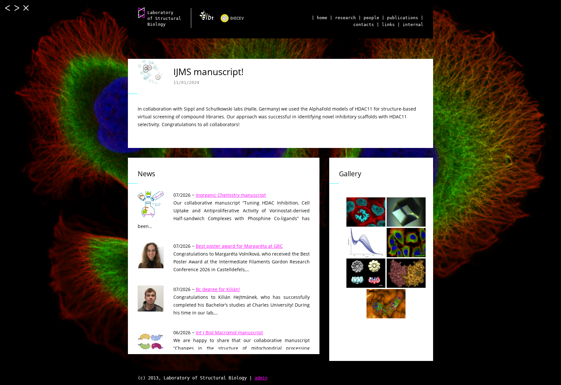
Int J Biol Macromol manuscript (229, 332)
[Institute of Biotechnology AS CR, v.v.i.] (204, 17)
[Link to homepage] (141, 12)
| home (319, 17)
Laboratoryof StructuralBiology (164, 18)
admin (261, 377)
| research (343, 17)
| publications (400, 17)
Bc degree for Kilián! (218, 289)
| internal (410, 24)
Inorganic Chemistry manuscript (231, 195)
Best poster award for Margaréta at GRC (239, 246)
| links (386, 24)
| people (368, 17)
